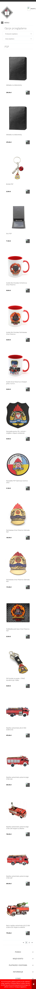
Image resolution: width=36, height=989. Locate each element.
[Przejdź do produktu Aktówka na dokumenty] (18, 69)
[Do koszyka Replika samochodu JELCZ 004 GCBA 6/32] (28, 735)
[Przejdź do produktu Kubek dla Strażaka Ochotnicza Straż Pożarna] (18, 267)
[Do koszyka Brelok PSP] (28, 192)
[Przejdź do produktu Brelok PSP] (18, 168)
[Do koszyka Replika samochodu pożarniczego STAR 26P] (28, 884)
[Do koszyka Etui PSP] (28, 241)
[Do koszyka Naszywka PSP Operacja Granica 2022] (28, 488)
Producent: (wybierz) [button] (11, 34)
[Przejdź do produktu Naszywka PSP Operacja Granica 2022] (18, 464)
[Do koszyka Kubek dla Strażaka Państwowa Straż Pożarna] (28, 340)
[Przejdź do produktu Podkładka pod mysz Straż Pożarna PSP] (18, 613)
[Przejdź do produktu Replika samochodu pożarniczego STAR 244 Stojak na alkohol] (18, 810)
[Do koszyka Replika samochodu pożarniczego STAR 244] (28, 785)
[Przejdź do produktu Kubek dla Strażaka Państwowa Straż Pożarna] (18, 316)
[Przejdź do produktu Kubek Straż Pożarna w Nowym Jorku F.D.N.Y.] (18, 365)
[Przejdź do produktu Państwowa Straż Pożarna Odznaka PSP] (18, 514)
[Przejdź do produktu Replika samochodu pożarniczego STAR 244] (18, 761)
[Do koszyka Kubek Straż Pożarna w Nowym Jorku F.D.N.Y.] (28, 389)
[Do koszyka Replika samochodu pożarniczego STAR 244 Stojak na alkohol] (28, 834)
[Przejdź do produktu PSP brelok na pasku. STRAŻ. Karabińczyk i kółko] (18, 662)
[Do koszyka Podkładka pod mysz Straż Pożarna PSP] (28, 637)
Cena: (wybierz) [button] (9, 39)
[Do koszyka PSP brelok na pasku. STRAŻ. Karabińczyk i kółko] (28, 686)
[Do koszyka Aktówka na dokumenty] (28, 93)
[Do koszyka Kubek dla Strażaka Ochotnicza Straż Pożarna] (28, 291)
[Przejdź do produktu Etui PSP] (18, 217)
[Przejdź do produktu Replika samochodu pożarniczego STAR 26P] (18, 860)
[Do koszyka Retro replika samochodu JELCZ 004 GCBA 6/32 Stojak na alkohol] (28, 933)
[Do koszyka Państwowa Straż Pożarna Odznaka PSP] (28, 538)
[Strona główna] (7, 12)
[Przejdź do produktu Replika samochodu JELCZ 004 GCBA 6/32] (18, 711)
